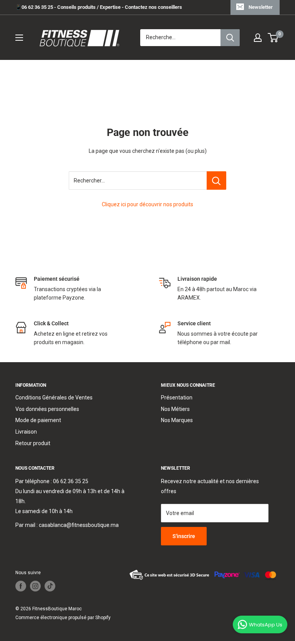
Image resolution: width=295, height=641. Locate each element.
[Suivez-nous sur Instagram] (35, 586)
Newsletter (261, 7)
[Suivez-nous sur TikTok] (50, 586)
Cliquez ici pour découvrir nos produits (147, 204)
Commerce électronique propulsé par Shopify (63, 617)
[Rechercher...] (216, 180)
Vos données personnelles (47, 409)
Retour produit (32, 443)
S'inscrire (183, 536)
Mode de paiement (38, 420)
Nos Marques (177, 420)
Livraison (26, 432)
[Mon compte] (258, 37)
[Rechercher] (230, 37)
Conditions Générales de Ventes (54, 397)
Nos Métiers (175, 409)
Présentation (176, 397)
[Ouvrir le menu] (19, 38)
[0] (273, 37)
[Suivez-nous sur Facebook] (20, 586)
